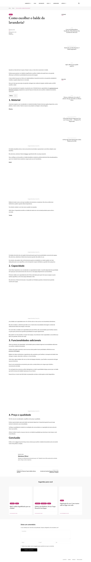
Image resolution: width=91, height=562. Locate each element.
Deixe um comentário (13, 34)
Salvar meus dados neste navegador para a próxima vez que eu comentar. (38, 546)
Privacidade (79, 559)
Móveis (63, 3)
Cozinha (12, 503)
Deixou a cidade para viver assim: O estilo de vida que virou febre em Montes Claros (71, 98)
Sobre (69, 559)
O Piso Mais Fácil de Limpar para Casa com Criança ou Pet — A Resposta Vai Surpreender (72, 120)
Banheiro (37, 503)
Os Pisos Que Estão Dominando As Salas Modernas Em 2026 (72, 140)
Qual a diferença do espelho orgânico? (71, 65)
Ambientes (27, 3)
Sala (75, 46)
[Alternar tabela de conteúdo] (14, 96)
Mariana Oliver (12, 29)
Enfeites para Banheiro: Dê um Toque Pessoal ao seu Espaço (45, 507)
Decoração (41, 3)
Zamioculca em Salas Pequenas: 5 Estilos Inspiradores (71, 48)
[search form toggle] (78, 3)
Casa (35, 3)
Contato (65, 559)
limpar (26, 154)
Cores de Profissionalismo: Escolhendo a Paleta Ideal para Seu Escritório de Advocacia (72, 31)
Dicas (48, 3)
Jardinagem (56, 3)
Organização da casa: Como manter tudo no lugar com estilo (69, 504)
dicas (17, 442)
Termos (73, 559)
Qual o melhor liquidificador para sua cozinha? (20, 507)
